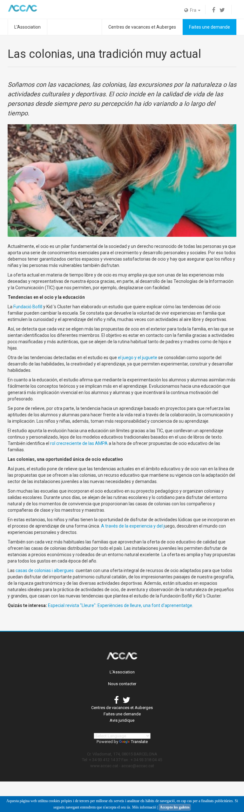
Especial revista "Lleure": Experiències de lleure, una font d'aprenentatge (120, 605)
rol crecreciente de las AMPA (79, 443)
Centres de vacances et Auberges (142, 27)
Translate (139, 741)
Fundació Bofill (27, 306)
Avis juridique (122, 720)
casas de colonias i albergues (45, 570)
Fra (192, 10)
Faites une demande (209, 27)
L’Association (27, 27)
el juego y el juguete (137, 357)
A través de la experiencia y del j (133, 526)
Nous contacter (122, 683)
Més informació (144, 807)
